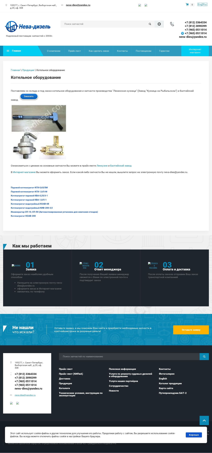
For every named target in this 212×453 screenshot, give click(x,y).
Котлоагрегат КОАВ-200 (23, 216)
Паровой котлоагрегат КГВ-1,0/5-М (29, 191)
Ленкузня (102, 165)
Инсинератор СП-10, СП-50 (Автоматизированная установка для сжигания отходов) (54, 212)
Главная (15, 70)
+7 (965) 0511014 (196, 29)
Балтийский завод (121, 165)
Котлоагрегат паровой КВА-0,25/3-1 (29, 195)
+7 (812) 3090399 (196, 26)
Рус (205, 4)
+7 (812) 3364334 (196, 22)
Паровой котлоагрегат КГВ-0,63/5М (29, 187)
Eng (200, 4)
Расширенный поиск (159, 24)
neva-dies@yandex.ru (78, 5)
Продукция (28, 70)
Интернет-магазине (24, 172)
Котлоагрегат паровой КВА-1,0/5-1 (29, 200)
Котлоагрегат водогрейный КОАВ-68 (30, 204)
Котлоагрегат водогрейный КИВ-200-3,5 (32, 208)
